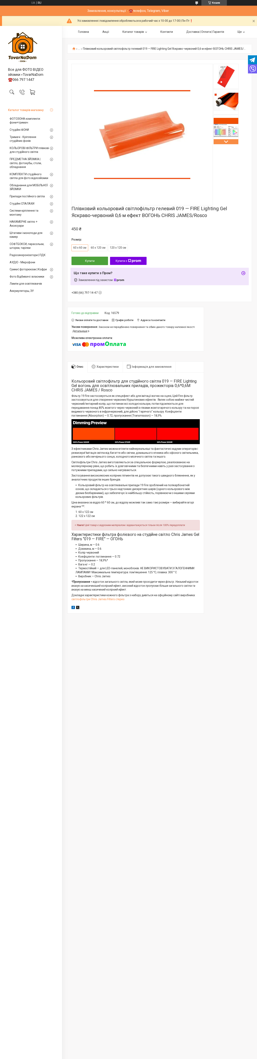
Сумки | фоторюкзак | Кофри (28, 269)
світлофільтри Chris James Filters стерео (97, 599)
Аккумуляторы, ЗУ (22, 290)
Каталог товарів (133, 31)
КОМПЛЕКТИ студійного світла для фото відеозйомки (29, 176)
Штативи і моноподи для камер (26, 235)
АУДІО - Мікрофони (22, 262)
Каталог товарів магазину (26, 110)
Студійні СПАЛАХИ (22, 203)
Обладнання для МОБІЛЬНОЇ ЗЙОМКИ (29, 187)
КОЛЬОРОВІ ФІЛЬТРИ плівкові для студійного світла (29, 150)
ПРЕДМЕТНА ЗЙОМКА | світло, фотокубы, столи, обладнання (26, 163)
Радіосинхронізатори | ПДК (28, 255)
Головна (83, 31)
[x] (77, 608)
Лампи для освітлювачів (26, 283)
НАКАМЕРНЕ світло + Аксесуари (23, 223)
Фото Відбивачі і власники (27, 276)
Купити (90, 260)
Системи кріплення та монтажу (24, 212)
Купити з (121, 260)
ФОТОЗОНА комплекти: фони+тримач (25, 120)
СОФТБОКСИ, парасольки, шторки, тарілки (27, 246)
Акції (105, 31)
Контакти (166, 31)
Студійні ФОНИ (19, 129)
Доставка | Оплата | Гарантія (205, 31)
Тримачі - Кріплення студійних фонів (23, 139)
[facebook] (73, 608)
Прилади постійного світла (27, 196)
